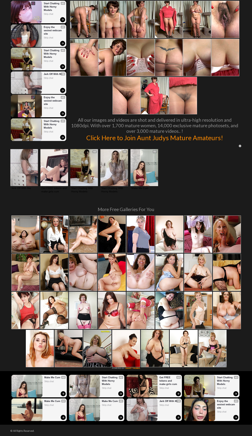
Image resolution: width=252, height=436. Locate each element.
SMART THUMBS (132, 368)
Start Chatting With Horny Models (52, 6)
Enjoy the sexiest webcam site (53, 30)
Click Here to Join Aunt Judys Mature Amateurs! (154, 138)
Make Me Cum (140, 188)
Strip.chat (48, 14)
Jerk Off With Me (53, 74)
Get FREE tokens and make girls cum (54, 190)
